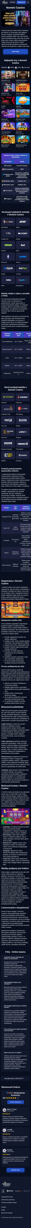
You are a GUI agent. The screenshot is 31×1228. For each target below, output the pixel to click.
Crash (19, 67)
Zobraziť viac (15, 1170)
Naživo (12, 67)
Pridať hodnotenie (15, 1102)
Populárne (4, 67)
